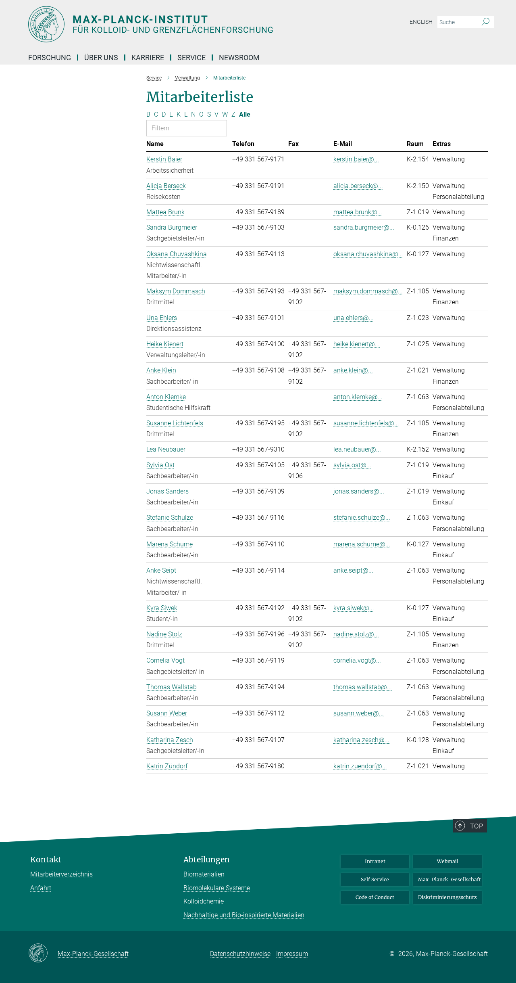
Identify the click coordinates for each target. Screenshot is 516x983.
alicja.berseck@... (358, 186)
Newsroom (239, 57)
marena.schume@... (361, 544)
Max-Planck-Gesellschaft (449, 879)
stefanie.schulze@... (361, 517)
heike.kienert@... (356, 344)
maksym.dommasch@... (368, 291)
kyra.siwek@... (353, 608)
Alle (244, 114)
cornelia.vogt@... (357, 660)
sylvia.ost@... (352, 465)
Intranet (375, 861)
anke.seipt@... (353, 570)
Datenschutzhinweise (240, 954)
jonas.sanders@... (358, 491)
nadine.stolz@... (356, 634)
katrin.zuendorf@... (360, 766)
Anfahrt (40, 888)
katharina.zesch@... (361, 740)
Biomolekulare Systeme (216, 888)
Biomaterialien (204, 874)
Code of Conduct (375, 897)
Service (191, 57)
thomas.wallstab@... (362, 687)
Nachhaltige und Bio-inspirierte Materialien (243, 915)
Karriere (147, 57)
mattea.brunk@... (357, 212)
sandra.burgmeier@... (363, 227)
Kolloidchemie (203, 901)
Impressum (292, 954)
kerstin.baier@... (356, 159)
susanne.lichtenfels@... (366, 423)
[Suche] (485, 22)
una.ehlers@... (353, 318)
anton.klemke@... (358, 397)
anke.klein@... (353, 370)
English (421, 22)
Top (476, 826)
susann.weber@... (358, 713)
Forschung (49, 57)
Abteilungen (206, 859)
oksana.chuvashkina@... (368, 254)
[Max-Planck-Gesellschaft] (43, 953)
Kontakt (45, 859)
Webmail (447, 861)
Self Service (375, 879)
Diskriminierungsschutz (447, 897)
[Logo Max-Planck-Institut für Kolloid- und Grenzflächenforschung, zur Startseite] (179, 24)
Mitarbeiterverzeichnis (61, 874)
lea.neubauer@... (357, 449)
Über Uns (101, 57)
